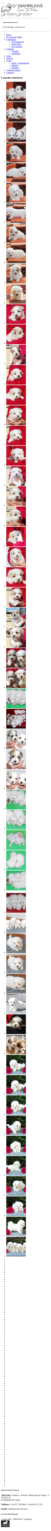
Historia (15, 65)
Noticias (9, 58)
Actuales (15, 51)
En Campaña (17, 46)
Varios (9, 61)
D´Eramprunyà (18, 42)
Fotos (8, 56)
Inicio (8, 35)
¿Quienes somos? (13, 70)
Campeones (11, 39)
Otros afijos (16, 44)
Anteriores (16, 54)
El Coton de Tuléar (14, 37)
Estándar (15, 68)
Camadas (10, 49)
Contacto (10, 72)
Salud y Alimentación (20, 63)
